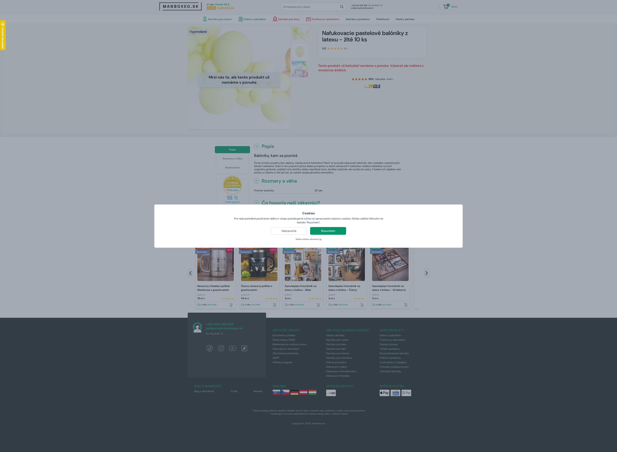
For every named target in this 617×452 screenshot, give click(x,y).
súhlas (308, 218)
